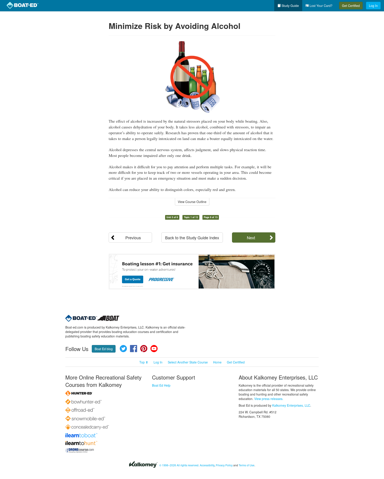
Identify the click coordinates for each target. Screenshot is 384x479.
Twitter (123, 348)
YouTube (154, 348)
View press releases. (268, 398)
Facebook (133, 348)
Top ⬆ (143, 362)
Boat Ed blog (104, 349)
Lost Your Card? (320, 5)
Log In (373, 5)
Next (251, 237)
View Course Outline (192, 201)
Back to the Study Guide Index (192, 237)
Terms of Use (246, 465)
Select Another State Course (188, 362)
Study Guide (290, 5)
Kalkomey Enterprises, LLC (291, 405)
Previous (133, 237)
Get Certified (351, 5)
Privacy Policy (224, 465)
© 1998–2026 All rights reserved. (179, 465)
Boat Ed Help (161, 385)
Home (217, 362)
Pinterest (143, 348)
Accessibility (207, 465)
